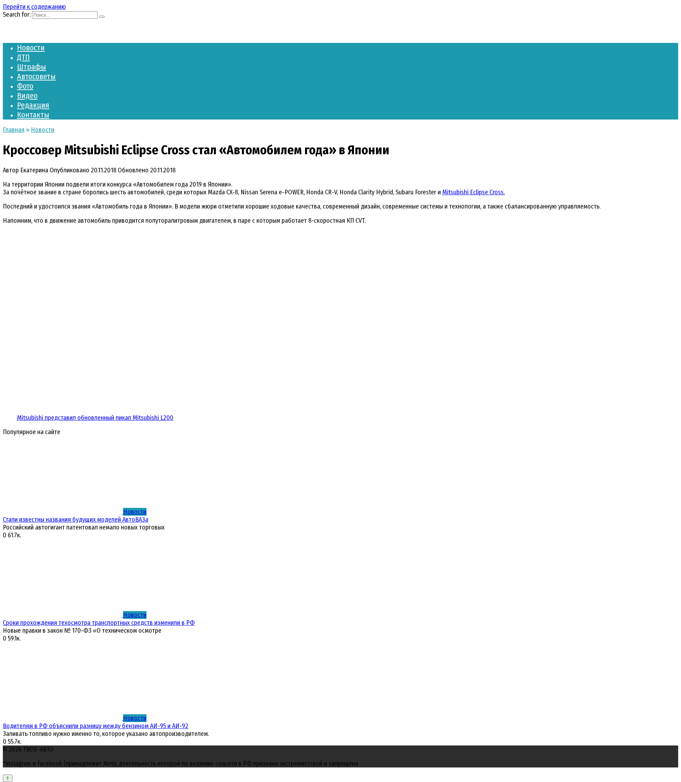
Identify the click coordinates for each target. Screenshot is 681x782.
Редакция (33, 105)
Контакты (33, 115)
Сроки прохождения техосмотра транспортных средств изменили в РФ (99, 623)
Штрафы (31, 67)
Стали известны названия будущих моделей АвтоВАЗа (75, 519)
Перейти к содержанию (34, 7)
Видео (27, 95)
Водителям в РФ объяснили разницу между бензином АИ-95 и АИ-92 (95, 726)
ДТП (23, 57)
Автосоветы (36, 76)
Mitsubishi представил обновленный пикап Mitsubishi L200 (95, 418)
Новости (31, 47)
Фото (25, 86)
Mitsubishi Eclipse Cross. (473, 192)
